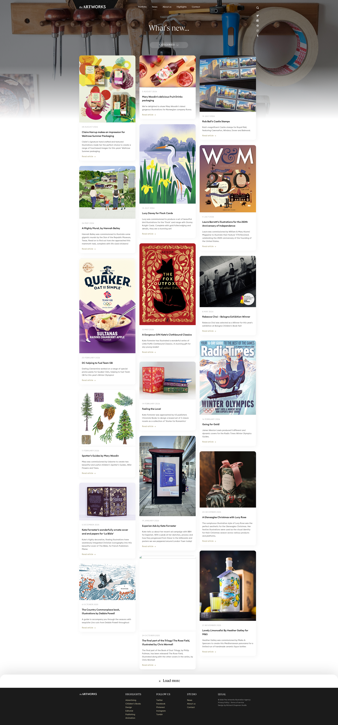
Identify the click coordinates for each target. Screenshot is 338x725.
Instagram (257, 30)
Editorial (129, 711)
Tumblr (257, 35)
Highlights (182, 6)
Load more (171, 681)
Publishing (130, 714)
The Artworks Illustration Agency (92, 6)
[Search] (257, 7)
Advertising (130, 700)
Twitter (257, 15)
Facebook (257, 20)
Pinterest (257, 25)
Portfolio (142, 6)
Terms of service (237, 702)
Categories (167, 45)
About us (167, 6)
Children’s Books (133, 703)
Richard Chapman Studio (236, 705)
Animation (130, 718)
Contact (196, 6)
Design (128, 707)
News (154, 6)
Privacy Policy (223, 702)
